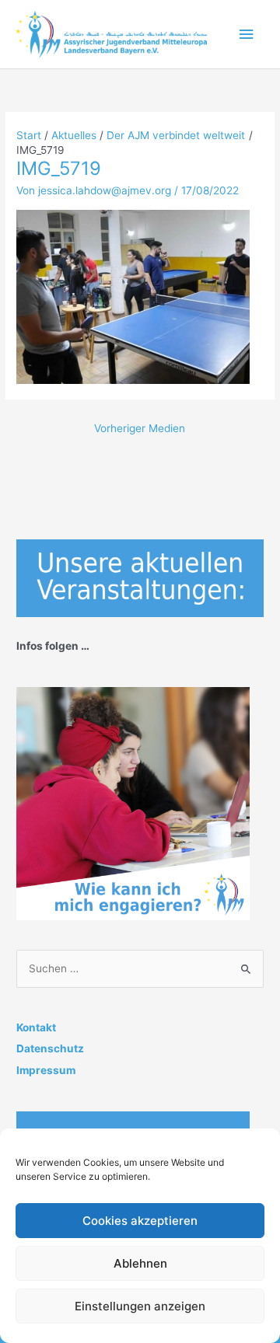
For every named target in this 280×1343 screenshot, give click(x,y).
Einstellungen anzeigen (140, 1306)
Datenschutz (50, 1048)
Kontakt (36, 1027)
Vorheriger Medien (139, 428)
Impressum (45, 1070)
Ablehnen (140, 1263)
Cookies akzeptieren (140, 1220)
